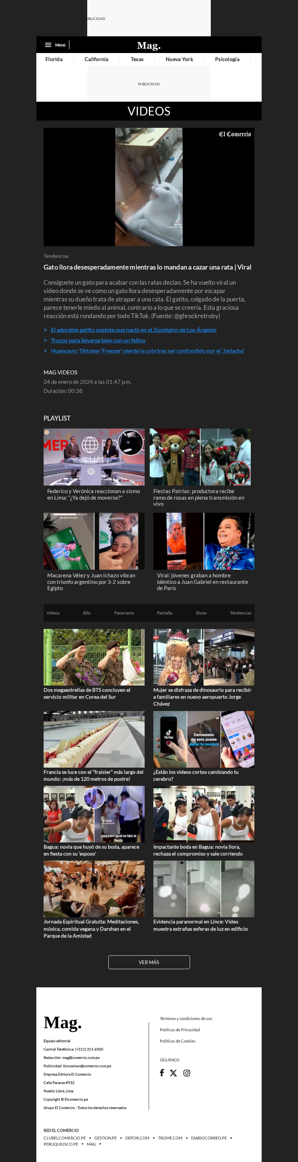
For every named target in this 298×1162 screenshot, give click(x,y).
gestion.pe (105, 1138)
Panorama (124, 613)
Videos (149, 111)
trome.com (170, 1138)
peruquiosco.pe (61, 1144)
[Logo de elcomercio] (149, 45)
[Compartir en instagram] (187, 1075)
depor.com (137, 1138)
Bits (86, 613)
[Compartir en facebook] (162, 1074)
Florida (54, 59)
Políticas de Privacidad (180, 1029)
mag (91, 1144)
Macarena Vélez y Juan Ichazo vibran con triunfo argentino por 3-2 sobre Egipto (91, 581)
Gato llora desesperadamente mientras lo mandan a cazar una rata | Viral (147, 267)
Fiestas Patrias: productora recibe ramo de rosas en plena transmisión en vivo (198, 497)
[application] (149, 187)
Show (201, 613)
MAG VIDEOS (60, 372)
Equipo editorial (57, 1040)
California (97, 59)
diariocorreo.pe (209, 1138)
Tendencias (56, 256)
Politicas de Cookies (178, 1041)
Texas (137, 59)
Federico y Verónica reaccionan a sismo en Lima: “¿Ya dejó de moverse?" (93, 494)
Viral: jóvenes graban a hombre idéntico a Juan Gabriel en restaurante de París (202, 581)
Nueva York (179, 59)
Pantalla (164, 613)
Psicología (227, 59)
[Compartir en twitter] (173, 1075)
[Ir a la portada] (62, 1024)
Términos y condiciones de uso (186, 1018)
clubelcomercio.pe (65, 1138)
